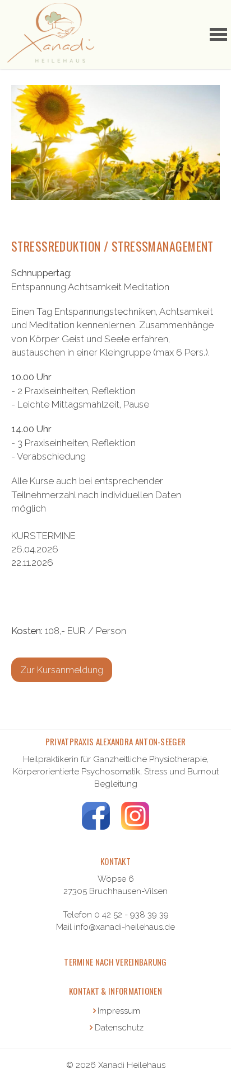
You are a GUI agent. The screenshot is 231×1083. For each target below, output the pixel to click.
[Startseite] (50, 34)
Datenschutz (119, 1028)
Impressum (119, 1011)
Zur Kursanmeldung (61, 669)
